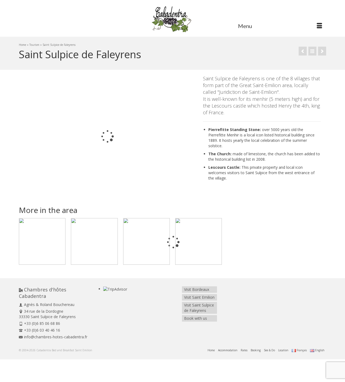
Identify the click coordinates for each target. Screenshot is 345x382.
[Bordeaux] (146, 241)
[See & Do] (312, 51)
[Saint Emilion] (322, 51)
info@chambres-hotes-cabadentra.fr (55, 336)
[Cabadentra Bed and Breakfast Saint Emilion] (172, 18)
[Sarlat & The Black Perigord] (303, 51)
